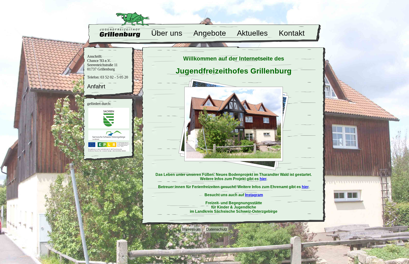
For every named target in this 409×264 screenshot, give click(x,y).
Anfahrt (96, 86)
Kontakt (292, 33)
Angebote (209, 33)
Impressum (191, 229)
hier (263, 179)
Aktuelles (252, 33)
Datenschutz (216, 229)
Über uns (166, 33)
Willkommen (120, 33)
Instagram (254, 195)
